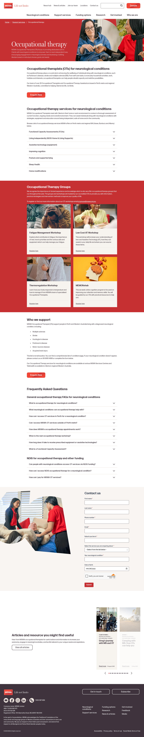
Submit (89, 585)
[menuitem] (38, 15)
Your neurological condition (94, 555)
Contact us (94, 6)
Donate (133, 5)
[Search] (121, 5)
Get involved (127, 707)
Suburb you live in (91, 536)
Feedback (126, 711)
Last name (88, 508)
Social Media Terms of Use (131, 731)
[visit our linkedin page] (23, 700)
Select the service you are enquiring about (99, 546)
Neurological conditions (87, 708)
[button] (105, 673)
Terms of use (118, 731)
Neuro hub (47, 6)
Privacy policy (108, 731)
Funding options (108, 707)
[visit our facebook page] (12, 700)
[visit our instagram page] (17, 700)
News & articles (59, 6)
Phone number (90, 517)
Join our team (73, 6)
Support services (18, 22)
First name (89, 499)
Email (87, 527)
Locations (83, 6)
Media (124, 714)
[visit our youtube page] (6, 700)
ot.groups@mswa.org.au (87, 202)
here (81, 356)
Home (7, 22)
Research (106, 711)
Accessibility (98, 731)
